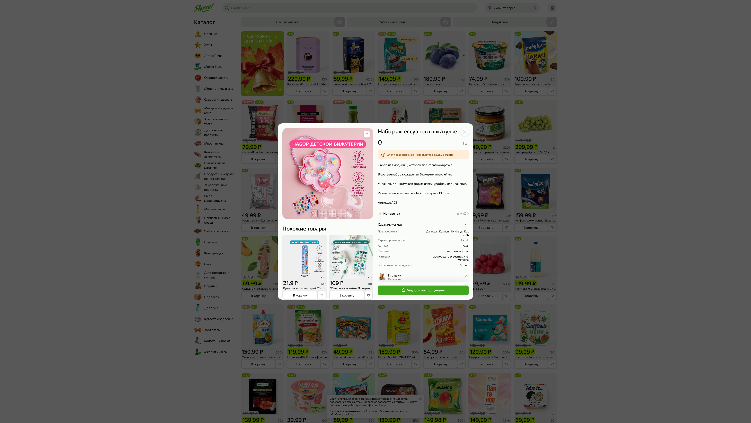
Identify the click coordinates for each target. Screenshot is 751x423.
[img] (367, 134)
